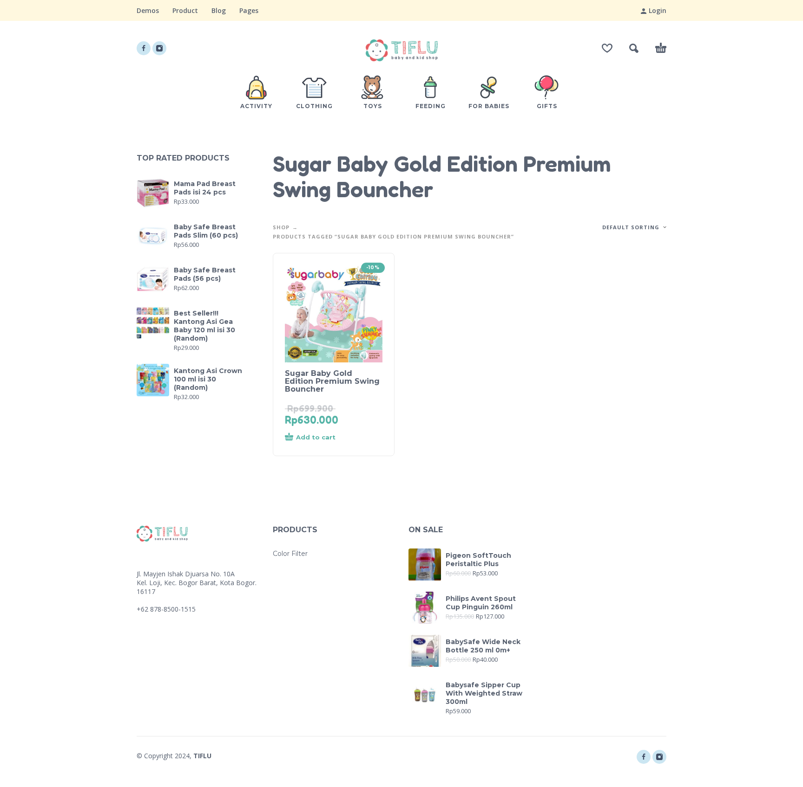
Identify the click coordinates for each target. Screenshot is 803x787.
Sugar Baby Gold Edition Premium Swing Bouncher (332, 381)
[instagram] (159, 48)
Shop (281, 227)
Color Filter (290, 553)
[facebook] (144, 48)
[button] (633, 48)
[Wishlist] (607, 48)
